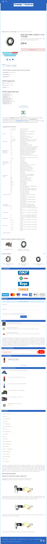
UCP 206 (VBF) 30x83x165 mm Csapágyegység (16, 390)
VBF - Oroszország (6, 456)
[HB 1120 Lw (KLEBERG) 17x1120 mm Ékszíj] (4, 399)
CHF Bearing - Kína (6, 418)
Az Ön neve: (4, 304)
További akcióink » (23, 365)
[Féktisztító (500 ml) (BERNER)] (4, 360)
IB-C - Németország (6, 431)
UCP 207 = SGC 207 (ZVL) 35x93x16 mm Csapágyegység (17, 370)
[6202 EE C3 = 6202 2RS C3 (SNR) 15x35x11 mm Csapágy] (23, 244)
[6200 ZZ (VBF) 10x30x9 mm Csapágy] (8, 259)
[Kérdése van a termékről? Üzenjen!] (7, 59)
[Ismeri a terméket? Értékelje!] (10, 59)
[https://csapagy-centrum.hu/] (23, 112)
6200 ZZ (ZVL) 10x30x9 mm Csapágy (23, 264)
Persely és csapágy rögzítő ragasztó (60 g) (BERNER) (17, 383)
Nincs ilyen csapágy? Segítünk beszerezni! (13, 322)
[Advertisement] (23, 20)
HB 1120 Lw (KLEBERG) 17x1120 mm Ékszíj (15, 396)
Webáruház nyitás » (19, 541)
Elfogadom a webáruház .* (14, 314)
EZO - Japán (5, 421)
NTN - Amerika (6, 446)
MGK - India (5, 439)
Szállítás (8, 65)
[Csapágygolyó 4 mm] (8, 244)
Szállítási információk (21, 539)
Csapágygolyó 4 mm (8, 249)
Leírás (3, 65)
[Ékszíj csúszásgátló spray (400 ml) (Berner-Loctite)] (4, 379)
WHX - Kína (5, 459)
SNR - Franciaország (7, 451)
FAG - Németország (6, 423)
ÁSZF (27, 539)
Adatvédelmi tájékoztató (37, 539)
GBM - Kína (5, 428)
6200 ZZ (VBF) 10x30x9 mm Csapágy (8, 264)
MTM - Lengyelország (7, 444)
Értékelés (14, 65)
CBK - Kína (5, 416)
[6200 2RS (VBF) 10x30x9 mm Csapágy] (39, 259)
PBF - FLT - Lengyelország (7, 449)
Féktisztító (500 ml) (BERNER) (13, 358)
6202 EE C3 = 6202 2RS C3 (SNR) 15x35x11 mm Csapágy (23, 250)
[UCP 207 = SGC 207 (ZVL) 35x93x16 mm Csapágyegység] (4, 372)
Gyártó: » (10, 55)
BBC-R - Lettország (6, 413)
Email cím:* (4, 309)
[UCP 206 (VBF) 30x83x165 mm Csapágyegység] (4, 392)
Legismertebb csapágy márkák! (12, 327)
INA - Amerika (5, 433)
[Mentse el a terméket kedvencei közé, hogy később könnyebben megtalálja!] (13, 59)
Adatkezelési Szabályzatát (18, 314)
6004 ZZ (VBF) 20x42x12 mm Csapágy (14, 403)
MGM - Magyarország (7, 441)
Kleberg (4, 436)
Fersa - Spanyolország (7, 426)
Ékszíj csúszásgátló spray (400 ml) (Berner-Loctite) (16, 377)
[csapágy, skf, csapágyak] (23, 272)
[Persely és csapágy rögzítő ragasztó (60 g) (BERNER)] (4, 385)
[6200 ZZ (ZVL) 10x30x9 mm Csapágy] (23, 259)
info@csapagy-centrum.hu (22, 120)
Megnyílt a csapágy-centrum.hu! (12, 332)
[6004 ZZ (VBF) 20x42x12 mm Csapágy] (4, 405)
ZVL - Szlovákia (6, 461)
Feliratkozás (23, 316)
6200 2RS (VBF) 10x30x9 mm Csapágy (38, 264)
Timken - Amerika (6, 454)
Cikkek (31, 539)
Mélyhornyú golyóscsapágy (24, 107)
